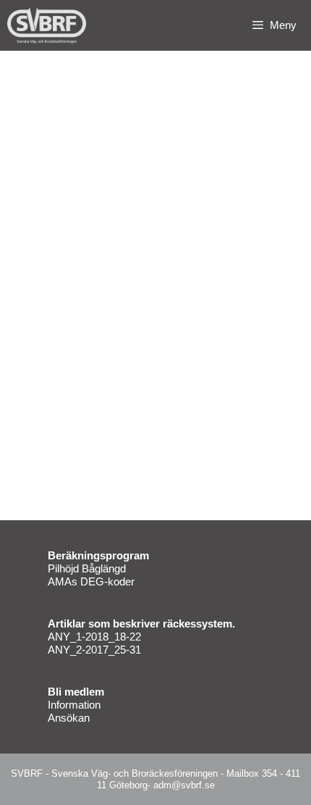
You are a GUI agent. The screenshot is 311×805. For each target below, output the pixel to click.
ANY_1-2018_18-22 (94, 636)
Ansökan (69, 718)
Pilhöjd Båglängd (87, 568)
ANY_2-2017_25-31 (94, 649)
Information (74, 704)
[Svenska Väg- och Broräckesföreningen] (50, 25)
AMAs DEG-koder (91, 581)
